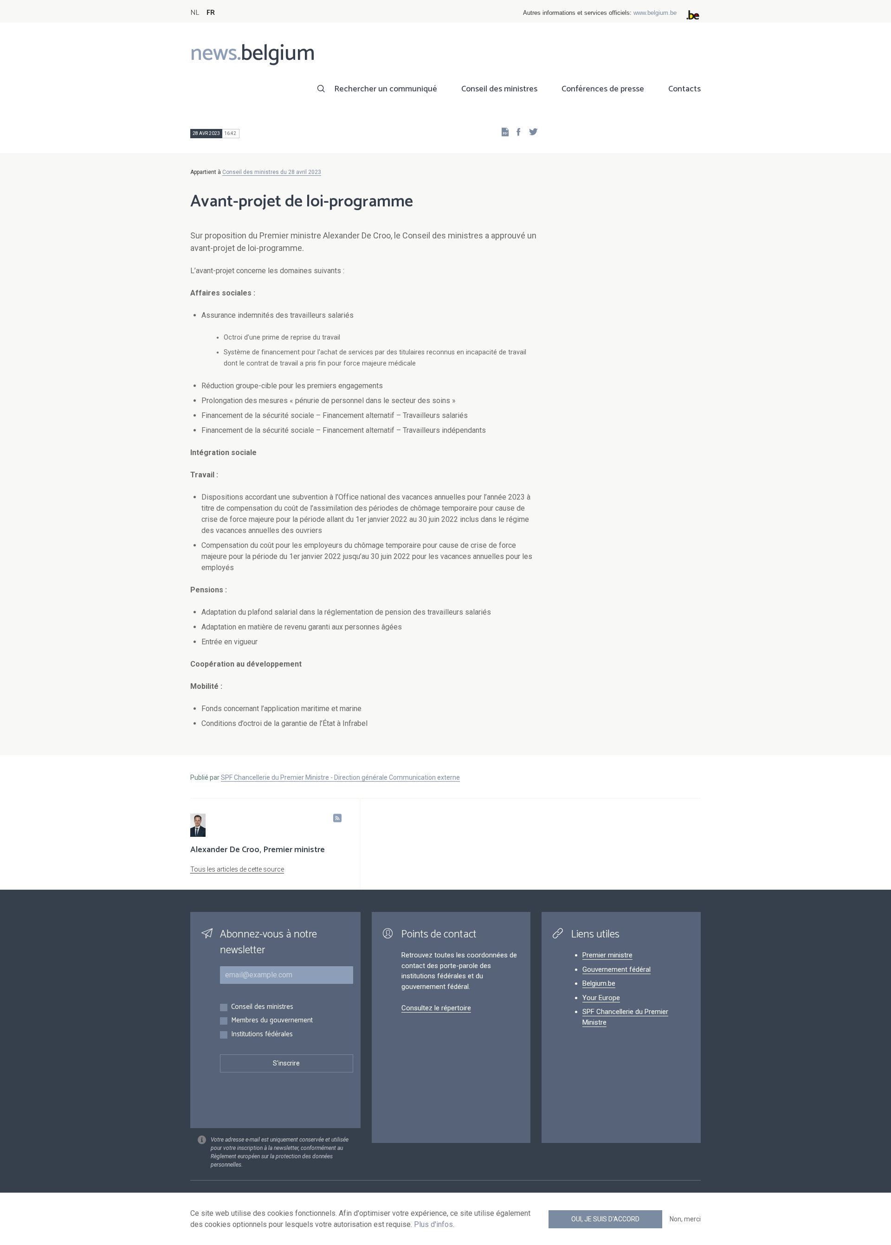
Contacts (684, 89)
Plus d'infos (433, 1224)
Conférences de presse (603, 89)
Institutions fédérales (262, 1034)
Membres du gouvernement (272, 1020)
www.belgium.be (655, 12)
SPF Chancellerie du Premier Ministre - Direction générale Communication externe (340, 777)
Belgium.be (598, 983)
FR (211, 12)
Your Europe (601, 998)
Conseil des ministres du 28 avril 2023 (271, 172)
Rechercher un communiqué (385, 89)
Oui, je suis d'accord (605, 1219)
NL (194, 12)
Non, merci (685, 1219)
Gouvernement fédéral (616, 969)
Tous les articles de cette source (237, 869)
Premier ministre (607, 955)
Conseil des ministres (499, 89)
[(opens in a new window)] (516, 131)
